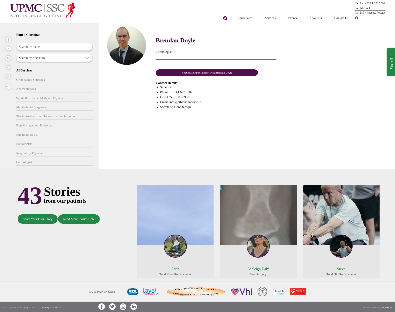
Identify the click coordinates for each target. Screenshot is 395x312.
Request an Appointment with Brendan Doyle (207, 72)
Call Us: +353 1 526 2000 (370, 3)
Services (270, 18)
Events (292, 18)
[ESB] (132, 291)
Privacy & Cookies (52, 307)
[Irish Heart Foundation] (298, 291)
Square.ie (387, 307)
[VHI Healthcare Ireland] (241, 291)
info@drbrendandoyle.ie (185, 102)
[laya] (151, 291)
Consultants (244, 18)
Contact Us (341, 18)
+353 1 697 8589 (181, 92)
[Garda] (195, 291)
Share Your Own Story (37, 219)
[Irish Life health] (279, 291)
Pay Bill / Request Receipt (370, 12)
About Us (315, 18)
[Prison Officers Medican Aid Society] (262, 291)
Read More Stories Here (79, 219)
